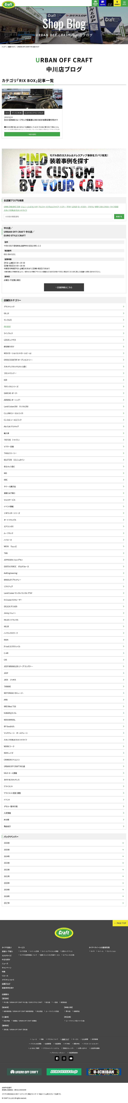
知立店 (48, 1002)
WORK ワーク (9, 746)
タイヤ (93, 951)
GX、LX (6, 313)
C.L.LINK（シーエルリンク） (14, 413)
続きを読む (32, 134)
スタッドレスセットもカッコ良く (15, 366)
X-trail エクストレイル (12, 646)
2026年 (7, 843)
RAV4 (6, 639)
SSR (5, 380)
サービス (21, 947)
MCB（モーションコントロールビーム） (18, 353)
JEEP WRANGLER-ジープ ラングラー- (18, 666)
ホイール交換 (34, 951)
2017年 (7, 903)
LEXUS (74, 206)
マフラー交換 (9, 446)
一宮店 (55, 1002)
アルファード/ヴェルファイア (48, 206)
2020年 (7, 883)
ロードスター (82, 206)
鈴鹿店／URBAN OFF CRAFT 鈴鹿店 (24, 1021)
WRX (97, 206)
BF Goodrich (9, 726)
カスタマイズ (6, 955)
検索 (118, 216)
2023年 (7, 863)
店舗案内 (117, 4)
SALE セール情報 (10, 773)
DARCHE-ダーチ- (11, 393)
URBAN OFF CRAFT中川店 (14, 766)
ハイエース (8, 540)
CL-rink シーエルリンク (13, 420)
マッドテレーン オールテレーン (16, 733)
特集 (3, 971)
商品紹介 (7, 826)
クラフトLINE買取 (35, 1044)
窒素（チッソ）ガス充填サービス (50, 955)
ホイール (101, 951)
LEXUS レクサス (10, 340)
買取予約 (77, 1044)
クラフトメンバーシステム (51, 1048)
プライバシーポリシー (58, 1053)
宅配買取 (58, 1044)
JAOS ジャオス (10, 679)
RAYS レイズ (8, 753)
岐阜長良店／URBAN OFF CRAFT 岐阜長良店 (18, 1011)
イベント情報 (9, 506)
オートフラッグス (10, 520)
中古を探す (6, 959)
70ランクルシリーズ (11, 386)
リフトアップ (8, 586)
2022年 (7, 869)
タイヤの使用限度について (28, 955)
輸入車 (6, 433)
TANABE (7, 686)
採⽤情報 (95, 1039)
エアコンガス (9, 526)
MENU (124, 4)
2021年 (7, 876)
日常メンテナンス (67, 951)
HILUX (6, 626)
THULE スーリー (10, 453)
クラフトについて (8, 979)
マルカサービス (9, 500)
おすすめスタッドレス (12, 779)
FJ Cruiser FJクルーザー (13, 600)
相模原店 (77, 1011)
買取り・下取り (7, 951)
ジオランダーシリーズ (12, 513)
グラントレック (9, 306)
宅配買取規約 (73, 1053)
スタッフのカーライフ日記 (108, 206)
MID (5, 473)
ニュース (5, 963)
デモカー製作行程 (11, 806)
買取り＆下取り (9, 493)
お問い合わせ (82, 1048)
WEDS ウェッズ (10, 546)
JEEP (6, 673)
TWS (6, 553)
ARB (6, 699)
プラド (68, 206)
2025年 (7, 849)
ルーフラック (8, 533)
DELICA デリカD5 (10, 606)
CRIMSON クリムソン (12, 759)
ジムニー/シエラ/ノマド (29, 206)
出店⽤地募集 (95, 1048)
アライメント (8, 786)
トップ (4, 47)
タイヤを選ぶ (7, 947)
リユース (5, 975)
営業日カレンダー (68, 1048)
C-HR (6, 653)
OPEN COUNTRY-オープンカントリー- (18, 360)
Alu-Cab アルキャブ (11, 426)
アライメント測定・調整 (12, 793)
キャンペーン (6, 967)
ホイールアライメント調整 (50, 951)
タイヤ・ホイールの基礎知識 (99, 947)
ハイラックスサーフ (11, 633)
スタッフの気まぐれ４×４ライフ (15, 210)
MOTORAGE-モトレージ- (13, 693)
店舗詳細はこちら (64, 287)
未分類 (6, 819)
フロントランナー (10, 373)
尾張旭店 (64, 1002)
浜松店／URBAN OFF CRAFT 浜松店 (15, 1029)
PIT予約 (67, 1044)
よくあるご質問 (34, 1048)
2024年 (7, 856)
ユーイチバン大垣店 (52, 1011)
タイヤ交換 (23, 951)
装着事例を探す (95, 4)
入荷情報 (7, 813)
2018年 (7, 896)
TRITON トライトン (12, 440)
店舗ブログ (11, 47)
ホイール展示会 (10, 486)
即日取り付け (9, 346)
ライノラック (8, 333)
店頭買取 (48, 1044)
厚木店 (68, 1011)
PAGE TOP (121, 923)
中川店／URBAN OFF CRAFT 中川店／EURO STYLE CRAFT (23, 1002)
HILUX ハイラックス (11, 620)
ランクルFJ (8, 320)
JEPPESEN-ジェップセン (13, 559)
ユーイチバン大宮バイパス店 (75, 1021)
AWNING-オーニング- (12, 400)
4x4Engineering (10, 573)
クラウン (91, 206)
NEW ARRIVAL (9, 719)
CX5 (5, 659)
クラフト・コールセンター (91, 1044)
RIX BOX (7, 326)
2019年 (7, 889)
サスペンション (111, 951)
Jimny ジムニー (10, 613)
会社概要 (85, 1039)
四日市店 (7, 1021)
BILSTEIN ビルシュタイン (14, 460)
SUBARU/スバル (10, 713)
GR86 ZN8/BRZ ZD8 (12, 206)
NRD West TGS (10, 706)
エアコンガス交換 (68, 955)
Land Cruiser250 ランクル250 (16, 406)
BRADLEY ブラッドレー (12, 579)
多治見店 (39, 1011)
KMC (6, 479)
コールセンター (110, 4)
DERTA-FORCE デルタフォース (16, 566)
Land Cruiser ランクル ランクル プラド (18, 593)
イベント (7, 799)
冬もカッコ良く (9, 466)
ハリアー (63, 206)
